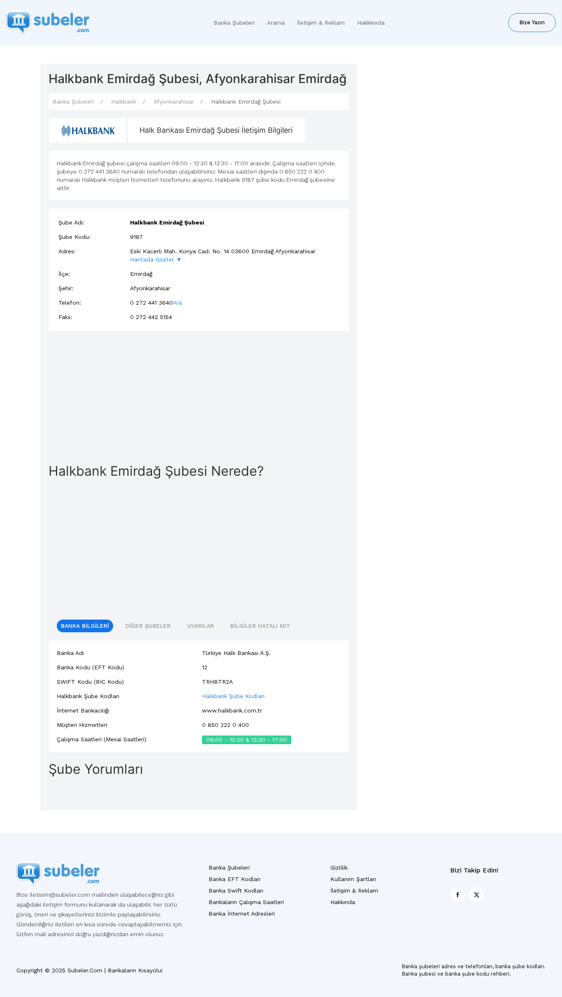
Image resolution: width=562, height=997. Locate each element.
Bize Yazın (532, 22)
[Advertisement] (199, 396)
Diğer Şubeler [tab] (148, 625)
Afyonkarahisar (173, 101)
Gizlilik (339, 867)
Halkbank (123, 101)
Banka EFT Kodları (234, 879)
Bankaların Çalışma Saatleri (246, 902)
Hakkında (342, 902)
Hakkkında (371, 22)
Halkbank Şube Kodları (233, 696)
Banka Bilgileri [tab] (85, 625)
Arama (276, 22)
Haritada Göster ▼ (156, 259)
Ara (177, 302)
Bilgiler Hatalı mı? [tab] (260, 625)
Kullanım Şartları (353, 879)
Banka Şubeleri (234, 22)
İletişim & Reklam (321, 22)
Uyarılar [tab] (200, 625)
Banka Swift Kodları (236, 890)
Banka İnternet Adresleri (242, 913)
